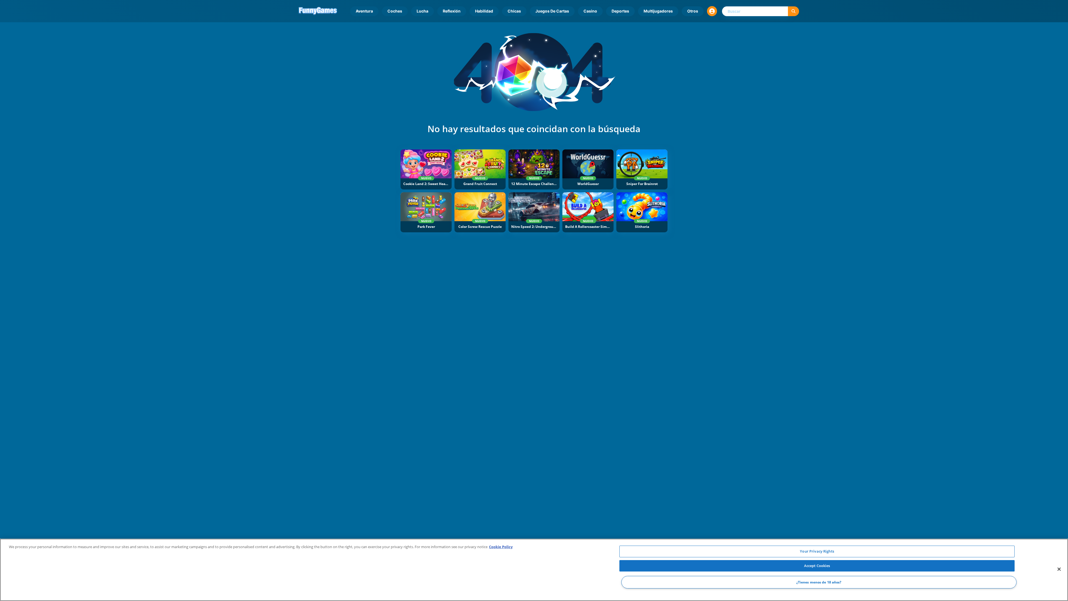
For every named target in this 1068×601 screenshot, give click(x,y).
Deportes (620, 11)
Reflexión (452, 11)
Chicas (514, 11)
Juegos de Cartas (552, 11)
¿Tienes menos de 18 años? (819, 582)
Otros (692, 11)
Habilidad (484, 11)
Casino (590, 11)
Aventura (364, 11)
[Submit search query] (793, 11)
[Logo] (318, 11)
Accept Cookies (817, 565)
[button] (712, 11)
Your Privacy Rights (817, 551)
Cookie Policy (501, 546)
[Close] (1059, 569)
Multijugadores (658, 11)
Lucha (422, 11)
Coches (394, 11)
